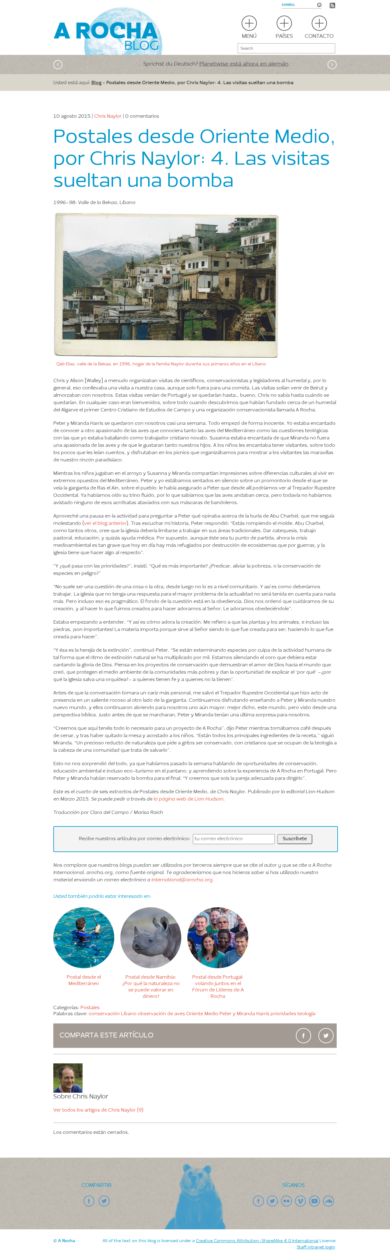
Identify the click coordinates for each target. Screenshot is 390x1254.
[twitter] (326, 1035)
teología (306, 1014)
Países (284, 36)
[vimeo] (300, 1201)
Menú (249, 36)
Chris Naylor (108, 116)
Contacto (319, 36)
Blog (96, 82)
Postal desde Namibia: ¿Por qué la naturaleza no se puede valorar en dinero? (151, 987)
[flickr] (286, 1201)
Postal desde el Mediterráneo (84, 980)
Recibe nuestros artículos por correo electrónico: (135, 839)
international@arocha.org (181, 880)
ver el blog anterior (105, 523)
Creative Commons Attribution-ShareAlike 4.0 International (257, 1241)
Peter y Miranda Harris (244, 1014)
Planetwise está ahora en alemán (222, 64)
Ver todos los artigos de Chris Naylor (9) (98, 1110)
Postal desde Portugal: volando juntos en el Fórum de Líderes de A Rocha (218, 987)
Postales (90, 1007)
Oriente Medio (202, 1014)
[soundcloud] (328, 1201)
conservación (104, 1014)
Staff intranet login (316, 1247)
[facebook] (303, 1035)
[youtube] (314, 1201)
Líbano (128, 1014)
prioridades (283, 1014)
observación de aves (161, 1014)
